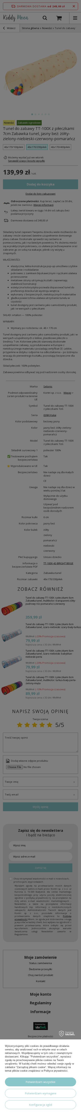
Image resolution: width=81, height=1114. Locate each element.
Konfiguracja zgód (40, 1105)
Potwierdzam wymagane (40, 1093)
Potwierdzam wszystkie (40, 1082)
